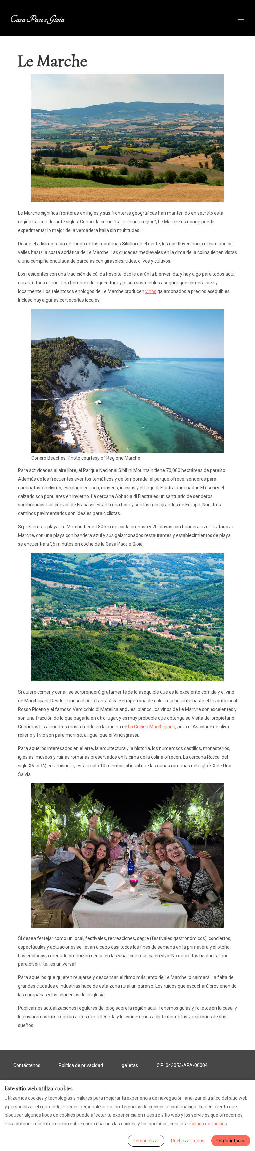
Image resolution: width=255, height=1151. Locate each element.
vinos (150, 291)
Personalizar (146, 1140)
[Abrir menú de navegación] (241, 19)
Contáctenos (26, 1065)
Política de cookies (208, 1123)
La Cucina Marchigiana (151, 726)
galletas (130, 1065)
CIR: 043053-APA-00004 (182, 1065)
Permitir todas (231, 1140)
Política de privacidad (81, 1065)
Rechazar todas (187, 1140)
